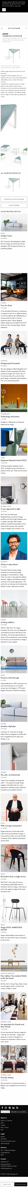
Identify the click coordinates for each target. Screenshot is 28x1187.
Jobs (2, 1130)
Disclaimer (4, 1139)
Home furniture (4, 66)
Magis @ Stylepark (14, 205)
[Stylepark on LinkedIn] (13, 1107)
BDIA (2, 1155)
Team (2, 1123)
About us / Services (6, 1120)
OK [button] (4, 9)
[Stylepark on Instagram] (6, 1107)
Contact (3, 1125)
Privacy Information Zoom (8, 1141)
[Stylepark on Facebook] (2, 1107)
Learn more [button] (17, 6)
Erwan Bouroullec (7, 41)
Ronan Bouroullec (19, 40)
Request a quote (7, 1184)
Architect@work (5, 1152)
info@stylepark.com (6, 1168)
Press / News (5, 1127)
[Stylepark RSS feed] (17, 1107)
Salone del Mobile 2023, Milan (15, 38)
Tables (10, 66)
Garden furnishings (5, 67)
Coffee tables (16, 66)
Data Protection (5, 1143)
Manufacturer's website (20, 1184)
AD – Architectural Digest (8, 1150)
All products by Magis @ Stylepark (14, 199)
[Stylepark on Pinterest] (10, 1107)
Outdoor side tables (16, 67)
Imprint (3, 1136)
